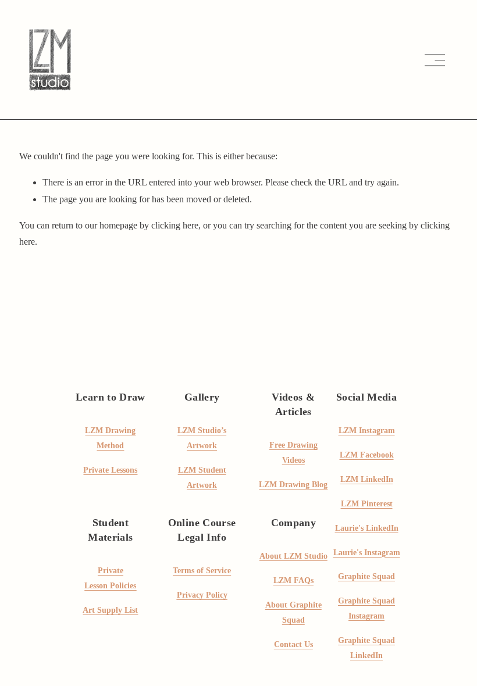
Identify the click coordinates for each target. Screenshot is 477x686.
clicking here (174, 225)
